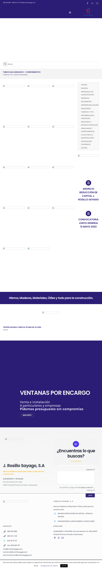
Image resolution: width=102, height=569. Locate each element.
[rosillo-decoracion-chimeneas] (14, 248)
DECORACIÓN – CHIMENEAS (87, 143)
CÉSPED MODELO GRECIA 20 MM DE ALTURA (22, 327)
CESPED (84, 148)
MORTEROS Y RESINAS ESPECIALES (89, 123)
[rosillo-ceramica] (14, 126)
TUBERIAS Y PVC (8, 75)
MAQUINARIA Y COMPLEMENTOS (87, 129)
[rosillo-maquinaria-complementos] (38, 208)
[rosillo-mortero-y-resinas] (14, 208)
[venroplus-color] (88, 9)
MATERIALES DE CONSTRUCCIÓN (87, 93)
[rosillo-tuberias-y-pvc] (38, 167)
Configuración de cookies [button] (49, 566)
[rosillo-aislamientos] (38, 126)
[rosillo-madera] (38, 86)
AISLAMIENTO (86, 101)
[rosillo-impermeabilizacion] (63, 126)
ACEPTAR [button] (63, 566)
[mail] (97, 3)
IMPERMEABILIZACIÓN (89, 105)
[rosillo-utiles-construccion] (63, 208)
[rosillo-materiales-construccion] (63, 86)
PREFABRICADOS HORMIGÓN (87, 117)
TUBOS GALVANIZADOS (21, 75)
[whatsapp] (92, 3)
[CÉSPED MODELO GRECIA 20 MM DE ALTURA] (51, 312)
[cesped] (38, 248)
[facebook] (87, 3)
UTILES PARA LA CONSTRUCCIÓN (87, 136)
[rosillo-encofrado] (14, 167)
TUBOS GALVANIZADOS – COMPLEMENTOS (22, 72)
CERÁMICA (85, 98)
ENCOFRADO (86, 108)
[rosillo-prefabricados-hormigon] (63, 167)
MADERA (84, 88)
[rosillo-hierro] (14, 86)
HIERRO (84, 85)
